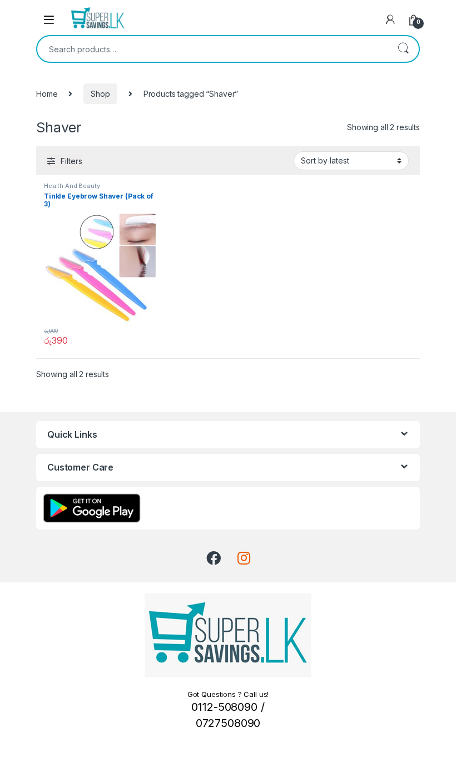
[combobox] (212, 49)
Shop (100, 93)
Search (403, 49)
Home (46, 93)
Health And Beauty (72, 186)
